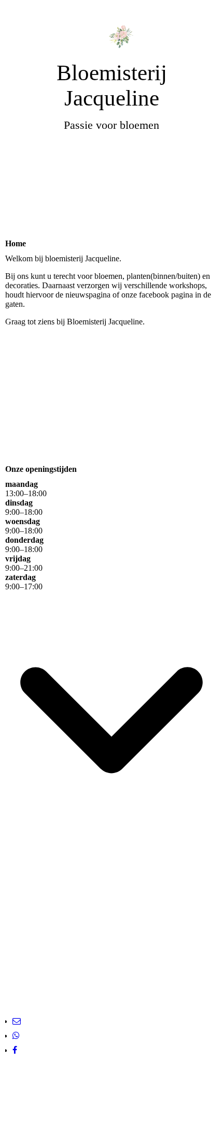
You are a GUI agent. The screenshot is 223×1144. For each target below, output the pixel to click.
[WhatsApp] (16, 1035)
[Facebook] (14, 1050)
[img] (111, 30)
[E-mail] (16, 1021)
